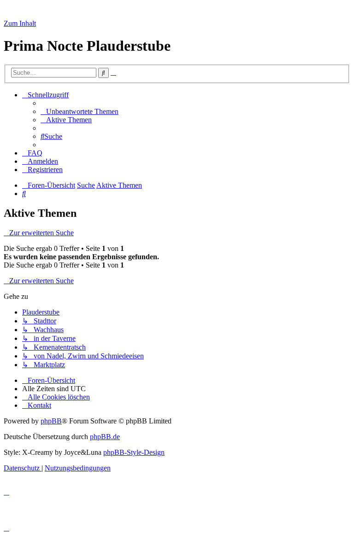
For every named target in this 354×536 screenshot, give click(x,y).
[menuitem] (79, 111)
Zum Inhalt (20, 23)
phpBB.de (105, 437)
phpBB (51, 421)
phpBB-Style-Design (134, 452)
